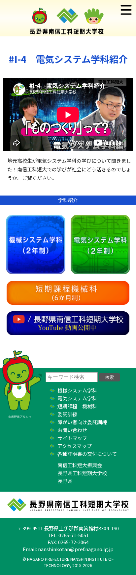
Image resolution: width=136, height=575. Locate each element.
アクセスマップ (74, 445)
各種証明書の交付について (87, 453)
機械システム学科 (35, 244)
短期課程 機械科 (77, 406)
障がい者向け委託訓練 (82, 422)
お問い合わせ (72, 429)
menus (126, 10)
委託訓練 (67, 414)
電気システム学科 (100, 244)
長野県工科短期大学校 (82, 472)
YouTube (68, 323)
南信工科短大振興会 (79, 465)
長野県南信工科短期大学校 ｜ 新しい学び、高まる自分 (68, 18)
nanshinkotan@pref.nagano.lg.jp (76, 549)
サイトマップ (72, 437)
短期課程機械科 (68, 293)
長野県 (64, 480)
